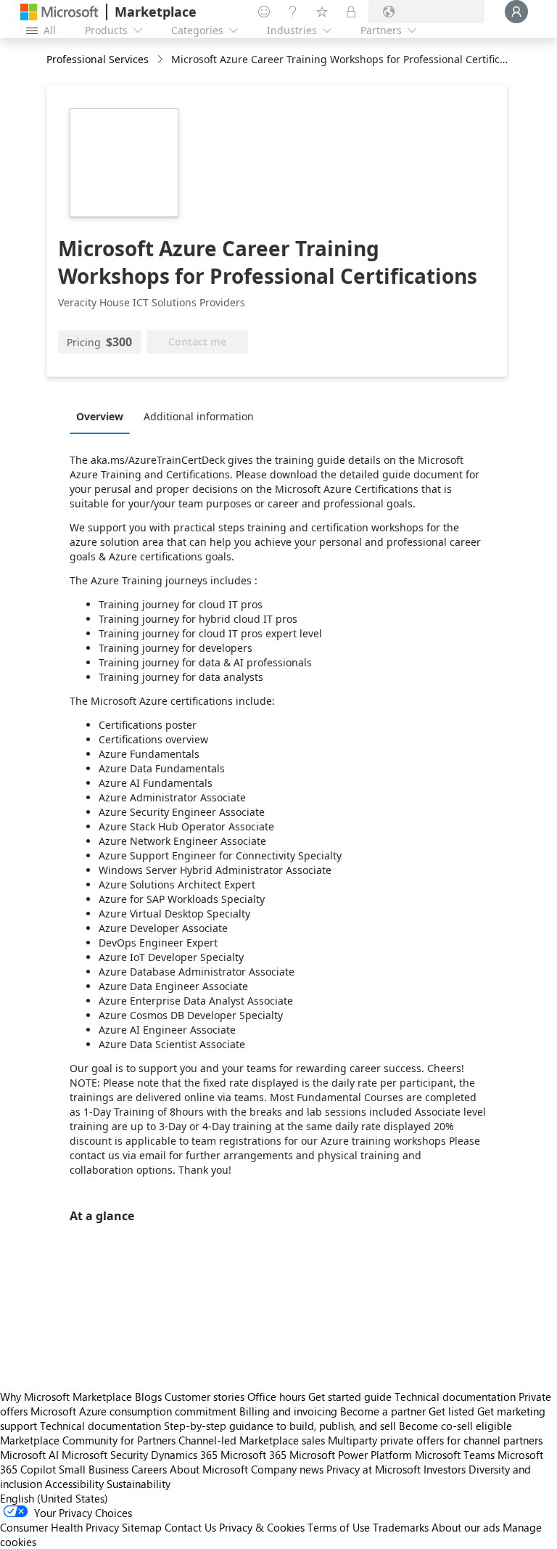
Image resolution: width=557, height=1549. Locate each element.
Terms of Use (339, 1527)
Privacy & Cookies (262, 1527)
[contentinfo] (161, 59)
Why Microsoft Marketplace (66, 1396)
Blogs (148, 1396)
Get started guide (350, 1396)
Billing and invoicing (288, 1411)
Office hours (276, 1396)
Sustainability (138, 1483)
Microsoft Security (105, 1454)
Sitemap (142, 1527)
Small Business (93, 1469)
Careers (149, 1469)
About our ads (466, 1527)
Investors (445, 1469)
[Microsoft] (59, 12)
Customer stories (204, 1396)
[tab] (103, 416)
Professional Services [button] (97, 59)
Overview (99, 416)
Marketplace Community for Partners (88, 1440)
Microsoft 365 (253, 1454)
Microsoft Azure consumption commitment (134, 1411)
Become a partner (383, 1411)
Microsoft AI (29, 1454)
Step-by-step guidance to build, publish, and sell (280, 1425)
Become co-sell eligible (455, 1425)
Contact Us (190, 1527)
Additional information (199, 416)
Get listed (451, 1411)
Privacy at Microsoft (373, 1469)
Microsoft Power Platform (350, 1454)
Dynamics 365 (184, 1454)
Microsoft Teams (455, 1454)
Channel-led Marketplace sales (251, 1440)
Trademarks (401, 1527)
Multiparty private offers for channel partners (435, 1440)
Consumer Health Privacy (59, 1527)
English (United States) (54, 1498)
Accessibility (74, 1483)
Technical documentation (455, 1396)
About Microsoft (209, 1469)
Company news (287, 1469)
